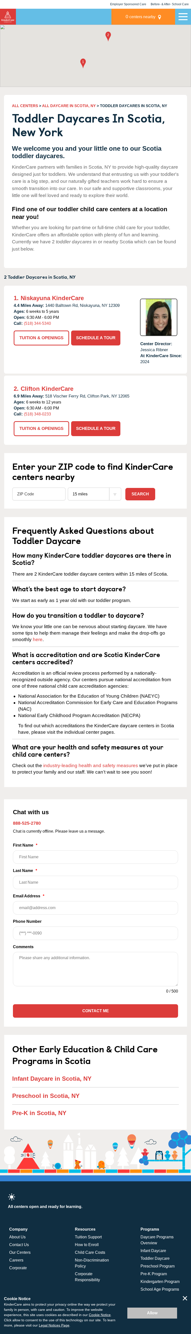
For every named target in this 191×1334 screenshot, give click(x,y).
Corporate (18, 1268)
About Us (17, 1237)
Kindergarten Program (160, 1281)
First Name (25, 845)
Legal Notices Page (54, 1325)
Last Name (25, 870)
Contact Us (19, 1245)
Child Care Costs (90, 1252)
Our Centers (20, 1252)
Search (140, 494)
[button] (83, 64)
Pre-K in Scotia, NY (39, 1113)
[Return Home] (8, 17)
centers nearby (140, 16)
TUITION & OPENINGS (41, 337)
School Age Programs (160, 1289)
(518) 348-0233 (37, 414)
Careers (16, 1260)
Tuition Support (88, 1237)
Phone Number (27, 921)
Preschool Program (158, 1266)
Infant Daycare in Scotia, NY (52, 1078)
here (38, 639)
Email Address (28, 896)
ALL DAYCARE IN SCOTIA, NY (69, 106)
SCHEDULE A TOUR (95, 337)
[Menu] (183, 17)
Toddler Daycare (155, 1258)
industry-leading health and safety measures (90, 765)
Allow (152, 1313)
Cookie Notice (100, 1315)
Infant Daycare (153, 1251)
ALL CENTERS (25, 106)
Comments (23, 947)
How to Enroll (87, 1245)
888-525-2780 (27, 823)
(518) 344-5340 (37, 323)
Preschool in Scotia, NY (46, 1095)
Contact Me (95, 1011)
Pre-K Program (154, 1274)
